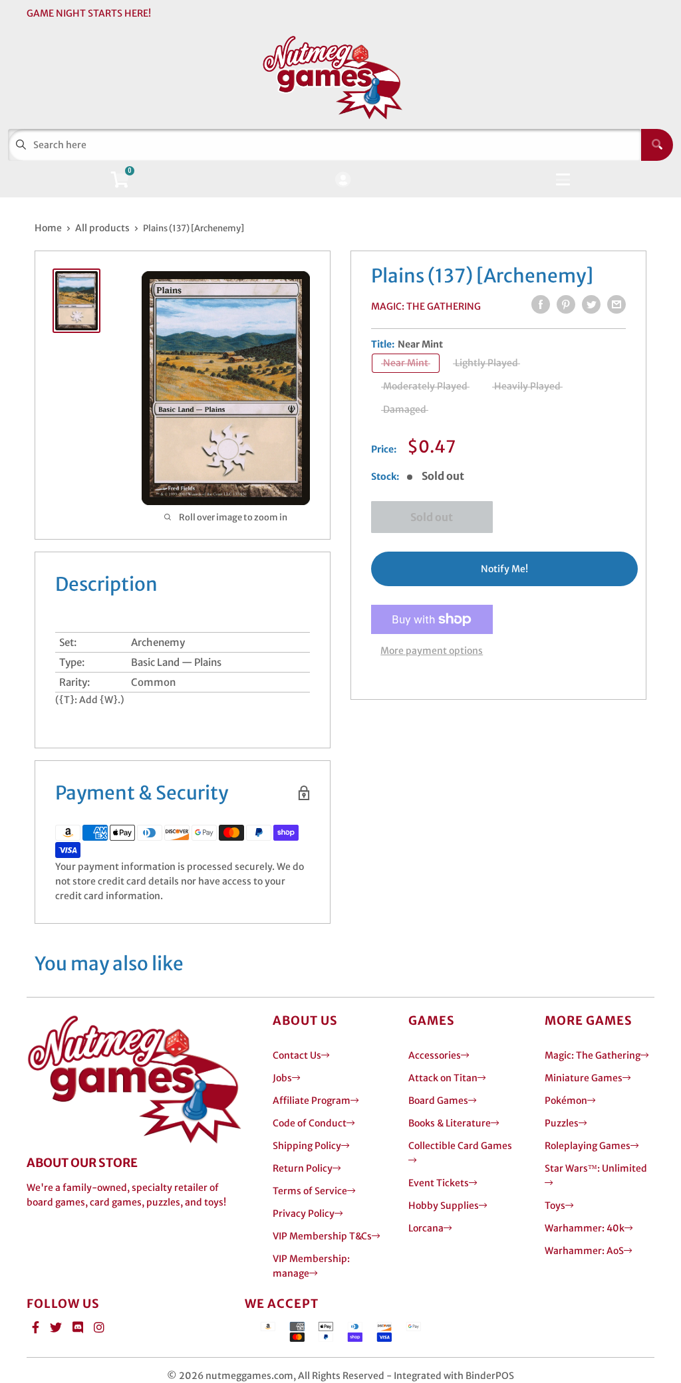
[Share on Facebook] (540, 304)
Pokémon (566, 1101)
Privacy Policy (304, 1214)
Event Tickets (438, 1183)
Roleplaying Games (587, 1146)
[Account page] (342, 180)
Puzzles (562, 1123)
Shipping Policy (307, 1146)
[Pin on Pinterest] (566, 304)
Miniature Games (583, 1078)
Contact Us (297, 1055)
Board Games (438, 1101)
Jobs (282, 1078)
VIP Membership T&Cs (322, 1236)
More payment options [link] (431, 651)
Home (48, 228)
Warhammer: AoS (584, 1251)
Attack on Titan (442, 1078)
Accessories (434, 1055)
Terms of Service (310, 1191)
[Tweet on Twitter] (591, 304)
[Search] (657, 145)
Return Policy (303, 1168)
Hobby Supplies (443, 1206)
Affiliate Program (311, 1101)
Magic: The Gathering (426, 306)
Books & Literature (449, 1123)
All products (102, 228)
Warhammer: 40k (584, 1228)
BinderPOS (490, 1376)
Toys (555, 1206)
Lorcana (426, 1228)
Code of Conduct (309, 1123)
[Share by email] (616, 304)
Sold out (431, 517)
